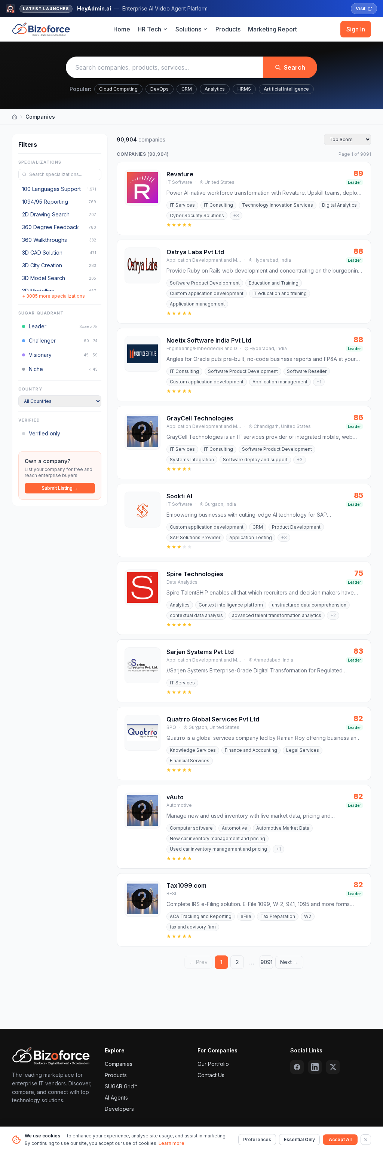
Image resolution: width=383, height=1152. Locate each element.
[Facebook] (297, 1067)
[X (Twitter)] (333, 1067)
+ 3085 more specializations (53, 296)
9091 (266, 962)
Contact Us (210, 1075)
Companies (118, 1064)
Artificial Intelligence (286, 89)
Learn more (171, 1143)
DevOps (159, 89)
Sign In (355, 29)
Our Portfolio (213, 1064)
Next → (289, 962)
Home (121, 29)
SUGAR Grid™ (121, 1086)
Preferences (257, 1139)
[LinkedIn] (315, 1067)
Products (227, 29)
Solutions (188, 29)
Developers (119, 1109)
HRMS (244, 89)
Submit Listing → (60, 488)
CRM (186, 89)
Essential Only (299, 1139)
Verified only (44, 433)
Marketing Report (272, 29)
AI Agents (116, 1097)
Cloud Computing (118, 89)
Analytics (215, 89)
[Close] (366, 1139)
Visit (360, 8)
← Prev (198, 962)
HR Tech (149, 29)
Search (294, 67)
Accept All (340, 1139)
